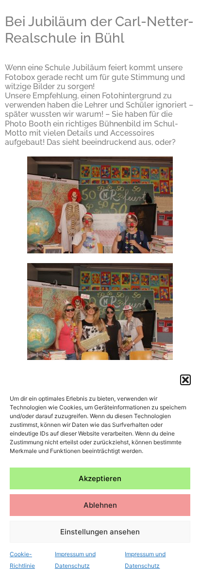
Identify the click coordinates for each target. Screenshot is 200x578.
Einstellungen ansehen (100, 531)
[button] (185, 380)
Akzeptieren (100, 478)
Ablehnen (100, 505)
